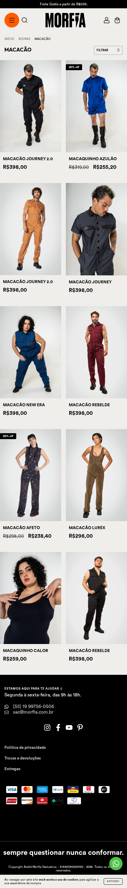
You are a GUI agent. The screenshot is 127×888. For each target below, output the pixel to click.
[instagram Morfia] (47, 729)
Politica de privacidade (25, 747)
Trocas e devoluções (22, 758)
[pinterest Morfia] (80, 729)
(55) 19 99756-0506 (33, 706)
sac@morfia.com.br (33, 712)
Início (9, 39)
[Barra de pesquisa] (24, 21)
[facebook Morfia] (58, 729)
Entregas (12, 769)
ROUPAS (24, 39)
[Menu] (12, 21)
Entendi (113, 881)
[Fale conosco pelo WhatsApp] (116, 863)
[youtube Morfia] (69, 729)
